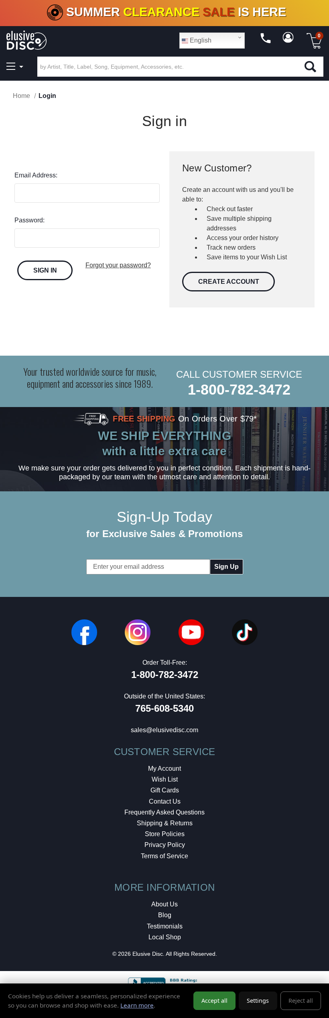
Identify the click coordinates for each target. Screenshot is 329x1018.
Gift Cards (164, 790)
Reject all (300, 1000)
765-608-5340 (164, 708)
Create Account (228, 281)
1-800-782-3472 (239, 389)
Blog (164, 915)
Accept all (214, 1000)
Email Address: (35, 175)
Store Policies (165, 834)
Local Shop (164, 937)
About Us (164, 904)
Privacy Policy (164, 844)
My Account (164, 768)
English (199, 40)
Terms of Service (164, 856)
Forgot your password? (118, 265)
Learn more (137, 1005)
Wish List (165, 779)
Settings (258, 1000)
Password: (29, 220)
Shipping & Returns (165, 823)
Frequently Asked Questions (164, 812)
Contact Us (165, 801)
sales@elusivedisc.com (164, 730)
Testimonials (165, 926)
